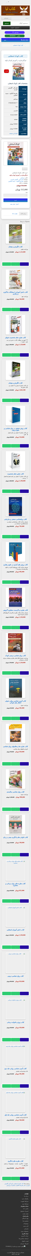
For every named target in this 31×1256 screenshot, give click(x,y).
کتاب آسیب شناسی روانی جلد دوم (15, 1068)
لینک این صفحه (13, 133)
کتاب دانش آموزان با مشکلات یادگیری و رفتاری (15, 293)
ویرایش (22, 177)
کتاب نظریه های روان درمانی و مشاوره (15, 884)
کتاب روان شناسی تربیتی (15, 976)
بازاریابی (26, 1228)
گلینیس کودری (14, 179)
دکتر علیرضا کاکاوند (21, 1185)
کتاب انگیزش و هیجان (15, 247)
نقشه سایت (25, 1213)
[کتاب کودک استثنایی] (15, 153)
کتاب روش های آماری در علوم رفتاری (15, 565)
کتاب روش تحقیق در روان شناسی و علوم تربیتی (15, 429)
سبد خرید (15, 32)
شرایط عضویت (24, 1201)
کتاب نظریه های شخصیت (15, 474)
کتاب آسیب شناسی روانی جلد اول (16, 1115)
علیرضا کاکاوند (20, 181)
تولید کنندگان (25, 1218)
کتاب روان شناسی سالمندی (15, 792)
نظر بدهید (12, 204)
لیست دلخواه (25, 1241)
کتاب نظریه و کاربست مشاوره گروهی (15, 610)
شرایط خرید (25, 1204)
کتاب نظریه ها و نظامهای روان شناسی (15, 746)
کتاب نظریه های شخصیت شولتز (15, 337)
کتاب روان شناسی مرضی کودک (15, 655)
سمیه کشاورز (11, 181)
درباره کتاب (23, 213)
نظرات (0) (14, 213)
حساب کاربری (24, 1236)
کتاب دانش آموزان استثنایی (15, 930)
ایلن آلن (21, 179)
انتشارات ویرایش (11, 1185)
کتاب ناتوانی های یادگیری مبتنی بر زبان (15, 837)
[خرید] (24, 264)
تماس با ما (25, 1208)
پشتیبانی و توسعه (19, 1252)
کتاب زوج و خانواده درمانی (15, 1022)
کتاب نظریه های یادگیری (15, 1161)
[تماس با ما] (11, 1)
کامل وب (9, 1252)
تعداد (27, 192)
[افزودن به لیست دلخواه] (15, 264)
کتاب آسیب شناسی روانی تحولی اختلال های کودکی (15, 702)
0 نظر (17, 204)
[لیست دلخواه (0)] (6, 1)
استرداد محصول (24, 1211)
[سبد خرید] (4, 1)
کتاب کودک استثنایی (18, 45)
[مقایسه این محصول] (6, 264)
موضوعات (25, 1223)
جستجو (6, 18)
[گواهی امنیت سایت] (15, 1246)
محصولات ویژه (24, 1231)
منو (5, 40)
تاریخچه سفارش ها (23, 1238)
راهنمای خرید (25, 1198)
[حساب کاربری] (9, 1)
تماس (15, 36)
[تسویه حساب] (2, 1)
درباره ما (26, 1196)
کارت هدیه (25, 1226)
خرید (15, 200)
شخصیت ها (25, 1221)
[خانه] (27, 45)
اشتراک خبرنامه (24, 1243)
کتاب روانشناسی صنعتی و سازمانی (15, 519)
